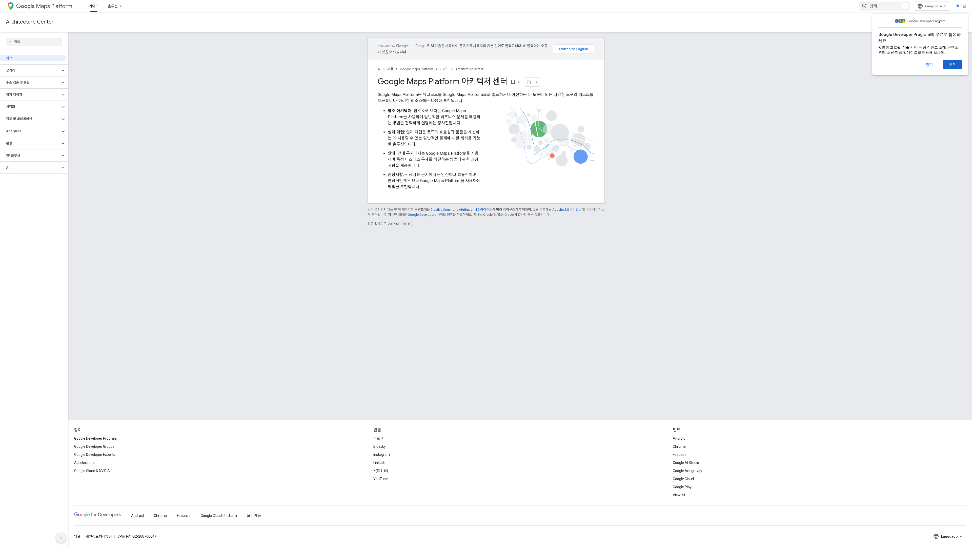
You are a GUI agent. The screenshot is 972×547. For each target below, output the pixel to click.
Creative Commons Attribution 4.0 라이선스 (461, 209)
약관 (77, 536)
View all (679, 495)
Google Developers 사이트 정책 (430, 215)
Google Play (682, 487)
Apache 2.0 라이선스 (567, 209)
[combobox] (884, 6)
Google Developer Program (95, 438)
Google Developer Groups (94, 446)
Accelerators (84, 463)
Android (679, 438)
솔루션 (113, 6)
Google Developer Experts (94, 455)
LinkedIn (380, 463)
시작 (952, 64)
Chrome (679, 446)
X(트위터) (380, 471)
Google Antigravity (687, 471)
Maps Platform (54, 6)
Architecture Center (30, 22)
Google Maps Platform (416, 69)
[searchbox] (34, 42)
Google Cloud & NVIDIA (92, 471)
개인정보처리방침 (99, 536)
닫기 (929, 65)
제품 (390, 69)
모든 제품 (254, 516)
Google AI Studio (686, 463)
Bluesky (379, 446)
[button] (30, 70)
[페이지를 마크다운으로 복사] (528, 82)
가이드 (94, 6)
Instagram (381, 455)
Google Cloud (683, 479)
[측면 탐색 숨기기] (61, 538)
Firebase (679, 455)
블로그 (378, 438)
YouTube (380, 479)
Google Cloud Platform (219, 516)
